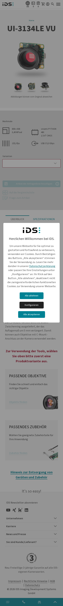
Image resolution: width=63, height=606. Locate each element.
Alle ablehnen (31, 295)
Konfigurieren (31, 305)
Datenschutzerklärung (42, 266)
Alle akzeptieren (31, 314)
